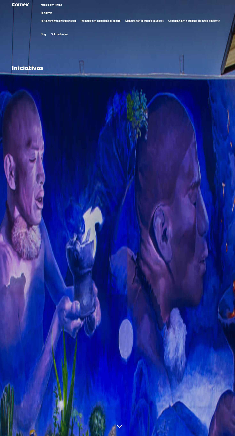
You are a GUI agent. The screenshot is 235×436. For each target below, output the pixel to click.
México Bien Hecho (51, 4)
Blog (43, 34)
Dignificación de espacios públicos (144, 20)
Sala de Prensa (59, 34)
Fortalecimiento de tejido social (58, 20)
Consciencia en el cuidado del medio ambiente (194, 20)
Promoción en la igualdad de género (101, 20)
